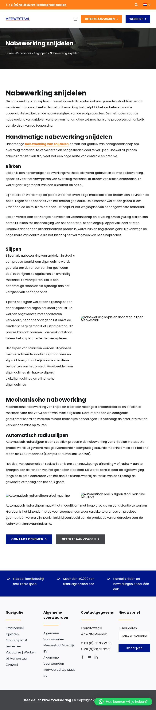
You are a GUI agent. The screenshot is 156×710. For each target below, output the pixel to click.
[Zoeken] (136, 4)
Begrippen (40, 53)
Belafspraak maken (51, 5)
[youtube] (89, 657)
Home (10, 53)
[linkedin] (96, 657)
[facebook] (82, 657)
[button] (123, 701)
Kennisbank (23, 53)
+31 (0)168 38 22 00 (22, 5)
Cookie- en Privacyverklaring (47, 700)
